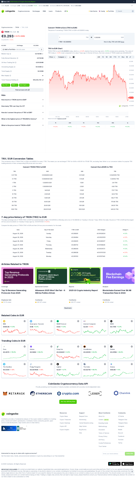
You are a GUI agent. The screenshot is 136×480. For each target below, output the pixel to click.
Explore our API (62, 118)
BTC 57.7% (60, 5)
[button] (22, 90)
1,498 (18, 5)
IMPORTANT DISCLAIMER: (9, 469)
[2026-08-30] (126, 57)
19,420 (7, 5)
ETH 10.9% (66, 5)
